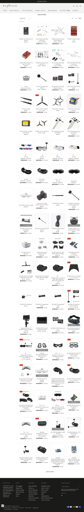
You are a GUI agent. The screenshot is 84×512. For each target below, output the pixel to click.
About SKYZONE (33, 486)
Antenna (18, 494)
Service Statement (33, 490)
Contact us (31, 488)
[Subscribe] (80, 486)
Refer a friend (44, 490)
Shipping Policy (45, 496)
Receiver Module (20, 490)
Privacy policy (32, 500)
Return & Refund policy (47, 498)
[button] (73, 6)
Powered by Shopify (7, 507)
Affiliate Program (33, 492)
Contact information (8, 509)
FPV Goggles (19, 486)
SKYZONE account (45, 486)
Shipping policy (35, 507)
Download (43, 492)
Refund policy (14, 507)
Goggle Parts (19, 488)
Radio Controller (20, 492)
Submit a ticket (45, 488)
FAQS (42, 494)
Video (17, 496)
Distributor (31, 496)
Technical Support (33, 494)
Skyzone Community (34, 498)
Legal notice (15, 509)
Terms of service (45, 500)
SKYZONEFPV (9, 506)
